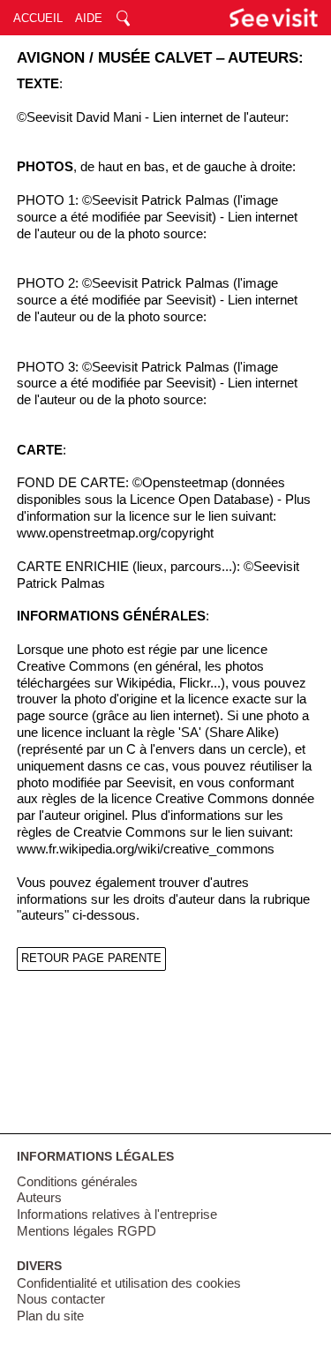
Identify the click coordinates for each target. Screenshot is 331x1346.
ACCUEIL (38, 18)
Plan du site (50, 1316)
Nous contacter (61, 1299)
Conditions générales (77, 1182)
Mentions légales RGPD (86, 1231)
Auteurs (39, 1198)
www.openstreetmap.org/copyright (115, 533)
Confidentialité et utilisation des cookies (129, 1283)
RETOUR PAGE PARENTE (91, 958)
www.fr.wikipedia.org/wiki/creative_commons (146, 849)
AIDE (88, 18)
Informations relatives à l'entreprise (117, 1214)
